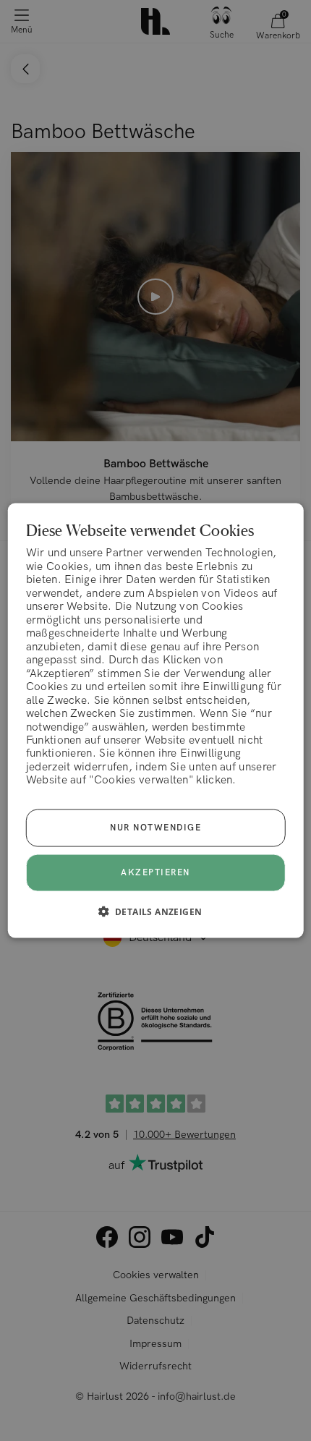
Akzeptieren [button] (155, 872)
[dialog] (156, 720)
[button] (156, 910)
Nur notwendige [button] (155, 827)
